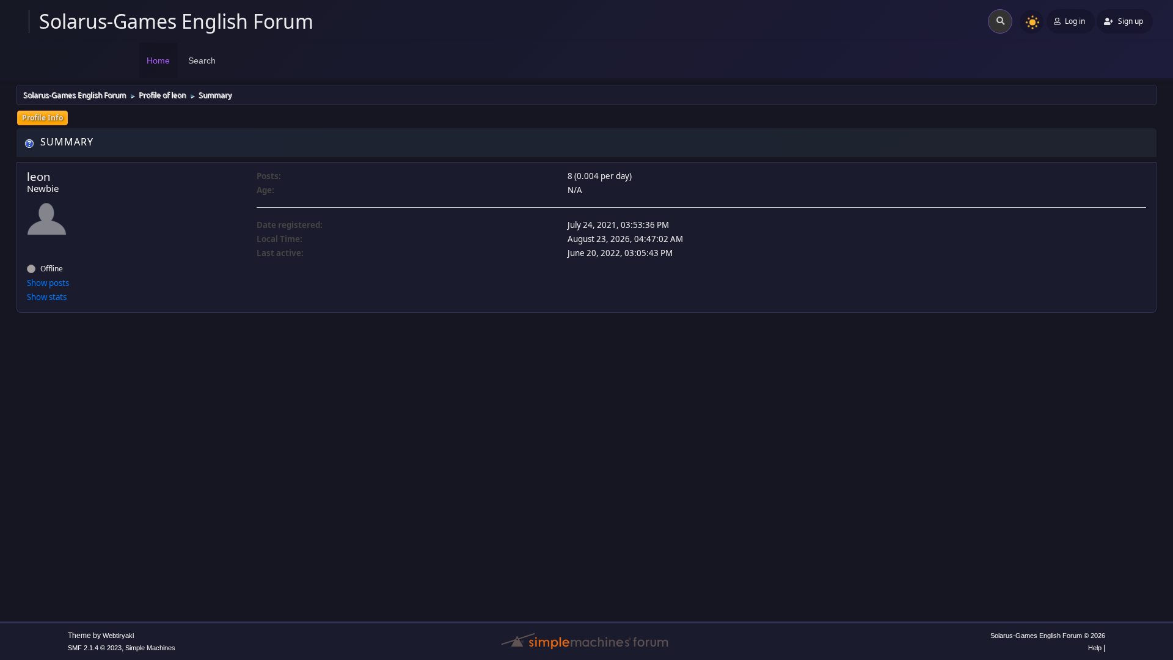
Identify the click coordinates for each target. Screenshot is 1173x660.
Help (1095, 647)
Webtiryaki (118, 635)
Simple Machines (150, 647)
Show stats (47, 297)
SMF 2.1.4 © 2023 (95, 647)
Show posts (48, 282)
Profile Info (42, 117)
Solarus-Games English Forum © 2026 (1047, 635)
